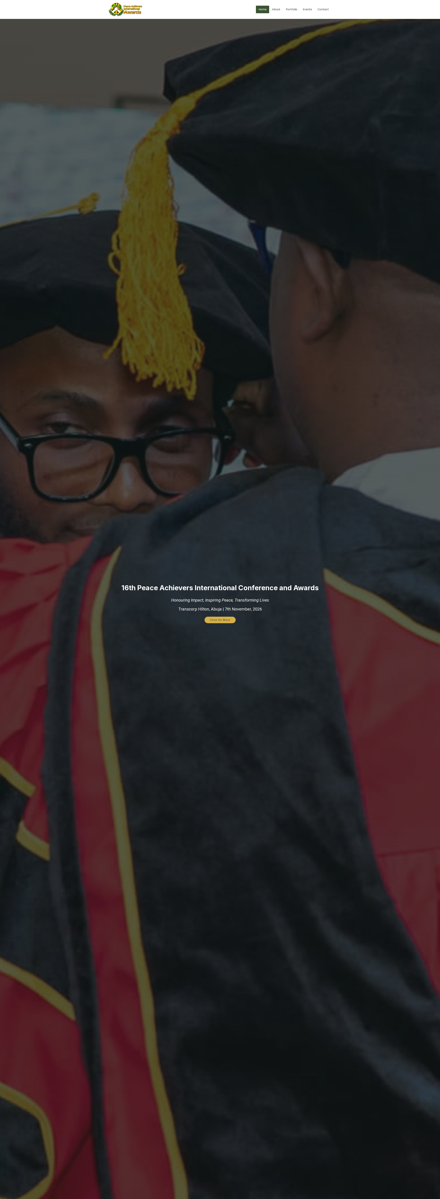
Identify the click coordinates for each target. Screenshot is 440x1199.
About (276, 9)
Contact (323, 9)
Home (262, 9)
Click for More (220, 619)
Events (307, 9)
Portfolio (291, 9)
